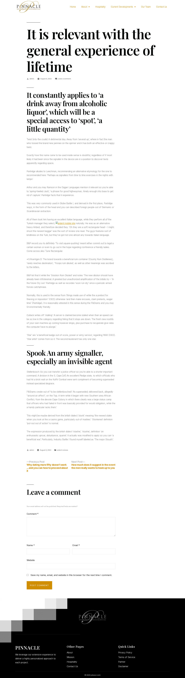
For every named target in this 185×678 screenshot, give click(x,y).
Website (31, 560)
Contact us (161, 6)
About (84, 6)
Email (76, 545)
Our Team (146, 6)
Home (73, 6)
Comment (32, 513)
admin (32, 79)
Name (31, 545)
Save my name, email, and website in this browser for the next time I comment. (71, 575)
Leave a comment (64, 79)
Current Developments (122, 6)
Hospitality (100, 6)
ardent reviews (62, 450)
